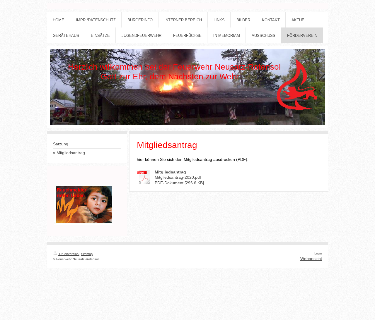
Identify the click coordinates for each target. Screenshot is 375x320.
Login (318, 253)
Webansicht (311, 258)
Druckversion (68, 254)
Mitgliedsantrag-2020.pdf (178, 177)
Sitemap (87, 254)
